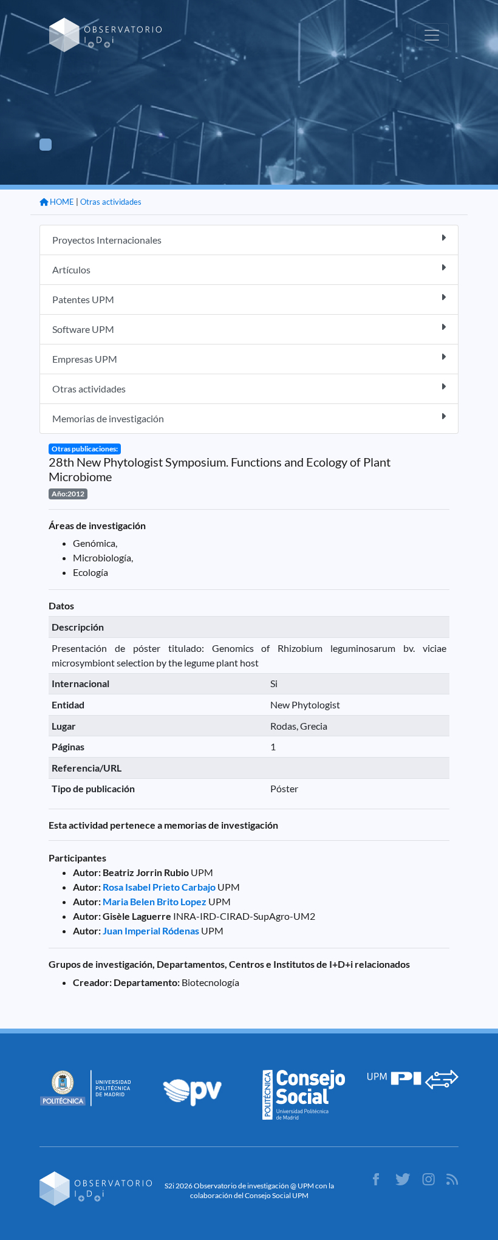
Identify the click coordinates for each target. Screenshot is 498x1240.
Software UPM (83, 329)
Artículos (71, 269)
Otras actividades (111, 202)
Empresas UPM (84, 359)
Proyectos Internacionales (107, 239)
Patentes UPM (83, 299)
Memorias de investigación (108, 418)
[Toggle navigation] (432, 35)
